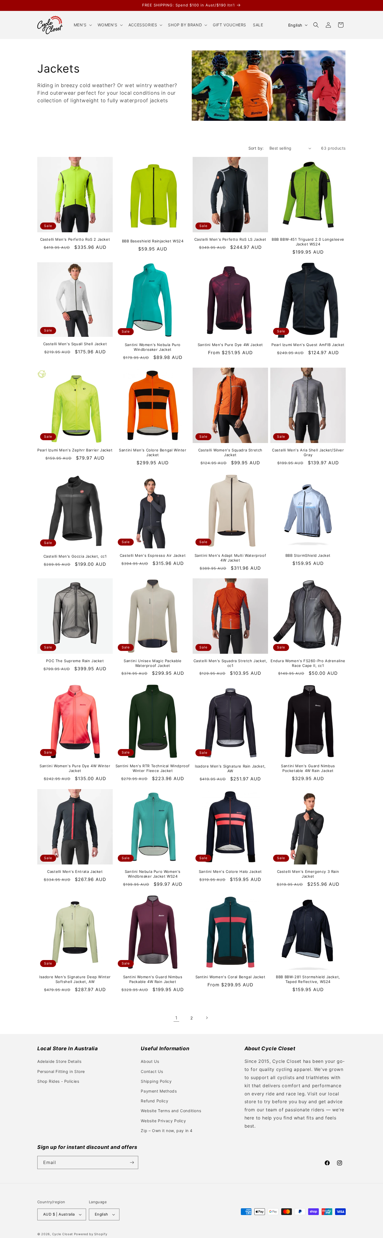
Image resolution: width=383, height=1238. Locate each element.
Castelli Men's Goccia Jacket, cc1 (75, 556)
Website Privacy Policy (163, 1120)
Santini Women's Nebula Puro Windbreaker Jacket (153, 347)
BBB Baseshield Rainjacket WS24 (153, 241)
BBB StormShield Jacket (308, 555)
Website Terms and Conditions (171, 1110)
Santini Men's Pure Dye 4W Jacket (230, 344)
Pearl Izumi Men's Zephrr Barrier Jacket (74, 450)
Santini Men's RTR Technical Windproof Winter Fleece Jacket (153, 768)
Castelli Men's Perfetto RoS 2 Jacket (75, 239)
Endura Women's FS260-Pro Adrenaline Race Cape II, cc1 (308, 663)
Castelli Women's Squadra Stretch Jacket (230, 452)
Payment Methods (159, 1091)
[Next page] (206, 1018)
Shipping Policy (156, 1081)
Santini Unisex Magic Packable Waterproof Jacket (152, 663)
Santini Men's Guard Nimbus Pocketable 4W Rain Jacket (308, 768)
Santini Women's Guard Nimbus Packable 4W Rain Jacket (153, 979)
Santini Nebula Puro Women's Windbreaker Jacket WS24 (153, 873)
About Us (150, 1061)
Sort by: (256, 148)
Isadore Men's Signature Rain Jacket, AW (230, 768)
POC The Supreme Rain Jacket (75, 661)
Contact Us (152, 1071)
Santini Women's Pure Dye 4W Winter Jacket (75, 768)
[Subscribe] (132, 1162)
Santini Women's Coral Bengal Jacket (230, 977)
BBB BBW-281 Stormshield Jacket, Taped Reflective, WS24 (308, 979)
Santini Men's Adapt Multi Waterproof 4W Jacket (230, 557)
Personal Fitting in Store (61, 1071)
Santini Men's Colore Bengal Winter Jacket (152, 452)
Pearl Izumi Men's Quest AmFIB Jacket (308, 344)
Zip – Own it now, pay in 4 (167, 1130)
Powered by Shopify (90, 1234)
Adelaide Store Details (59, 1061)
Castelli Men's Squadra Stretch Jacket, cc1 (230, 663)
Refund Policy (154, 1100)
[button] (82, 25)
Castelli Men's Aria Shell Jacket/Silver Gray (308, 452)
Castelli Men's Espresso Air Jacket (153, 555)
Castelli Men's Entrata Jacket (75, 871)
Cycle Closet (62, 1234)
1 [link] (176, 1018)
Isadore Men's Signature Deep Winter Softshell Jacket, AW (75, 979)
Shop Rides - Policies (58, 1081)
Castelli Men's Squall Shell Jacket (75, 344)
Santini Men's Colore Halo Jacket (230, 871)
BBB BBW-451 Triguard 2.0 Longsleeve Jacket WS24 (308, 241)
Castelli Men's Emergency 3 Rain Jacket (308, 873)
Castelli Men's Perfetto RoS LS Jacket (230, 239)
